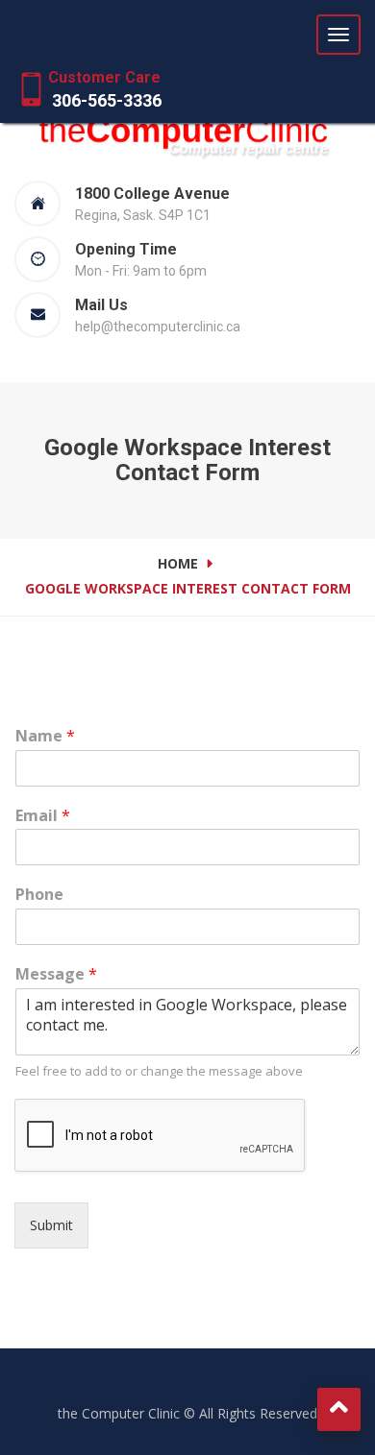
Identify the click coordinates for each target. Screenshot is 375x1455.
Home (178, 563)
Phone (39, 895)
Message (56, 974)
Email (42, 816)
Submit (51, 1225)
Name (45, 736)
